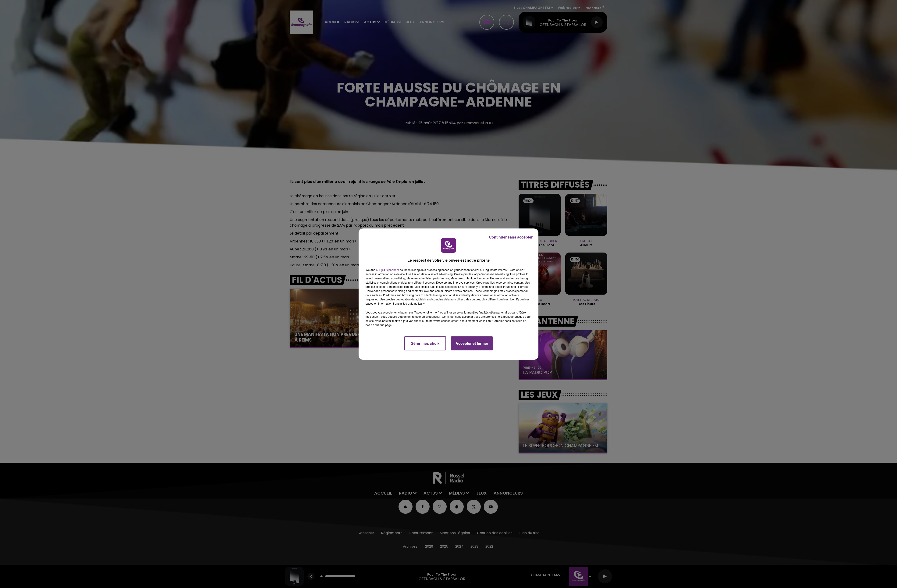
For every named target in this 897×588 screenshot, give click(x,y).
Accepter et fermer (472, 343)
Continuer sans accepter (511, 237)
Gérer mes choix (425, 343)
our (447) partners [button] (387, 270)
